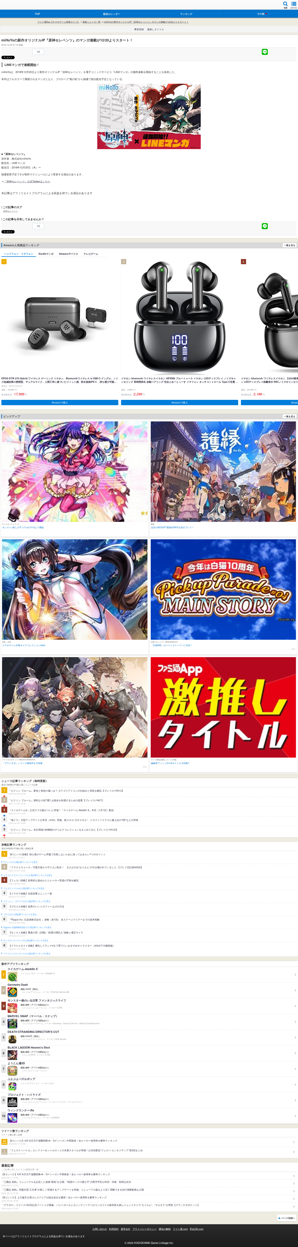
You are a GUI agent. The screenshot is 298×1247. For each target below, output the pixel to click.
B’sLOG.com (196, 1229)
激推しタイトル (155, 29)
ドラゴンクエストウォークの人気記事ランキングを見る (27, 875)
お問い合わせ (99, 1229)
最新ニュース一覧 (92, 21)
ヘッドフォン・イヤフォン (18, 253)
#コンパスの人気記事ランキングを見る (20, 862)
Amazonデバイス (68, 253)
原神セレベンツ (10, 211)
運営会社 (125, 1229)
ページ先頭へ (288, 1218)
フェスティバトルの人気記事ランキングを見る (23, 888)
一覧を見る (289, 245)
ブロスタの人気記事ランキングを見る (20, 914)
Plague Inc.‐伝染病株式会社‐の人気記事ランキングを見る (27, 927)
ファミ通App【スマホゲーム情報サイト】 (58, 21)
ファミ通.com (180, 1229)
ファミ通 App (12, 5)
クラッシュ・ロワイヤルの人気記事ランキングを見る (26, 901)
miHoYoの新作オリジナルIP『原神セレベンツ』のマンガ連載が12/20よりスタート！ (146, 21)
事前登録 (139, 29)
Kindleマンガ (46, 253)
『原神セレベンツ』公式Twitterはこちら (27, 181)
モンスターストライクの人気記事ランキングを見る (25, 940)
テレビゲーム (91, 253)
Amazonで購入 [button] (60, 402)
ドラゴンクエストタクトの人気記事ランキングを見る (26, 954)
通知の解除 (165, 1229)
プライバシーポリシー (144, 1229)
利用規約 (114, 1229)
